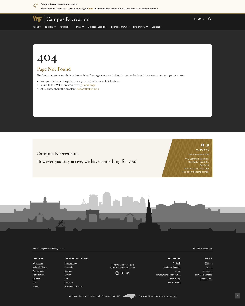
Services (156, 26)
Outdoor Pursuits (96, 26)
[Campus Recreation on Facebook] (202, 145)
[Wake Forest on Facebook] (117, 274)
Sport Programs (119, 26)
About (36, 26)
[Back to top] (237, 295)
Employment (139, 26)
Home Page (88, 85)
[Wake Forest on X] (122, 274)
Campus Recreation (67, 19)
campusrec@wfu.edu (198, 154)
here (91, 8)
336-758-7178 (202, 150)
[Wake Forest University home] (37, 19)
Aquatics (64, 26)
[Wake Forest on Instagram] (128, 274)
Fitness (78, 26)
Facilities (49, 26)
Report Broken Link (88, 89)
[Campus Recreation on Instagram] (207, 145)
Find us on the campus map (195, 171)
